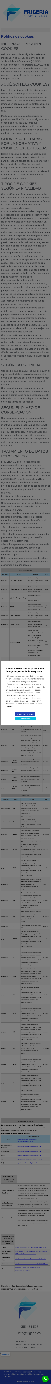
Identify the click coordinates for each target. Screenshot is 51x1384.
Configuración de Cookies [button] (25, 714)
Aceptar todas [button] (25, 718)
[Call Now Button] (45, 1379)
